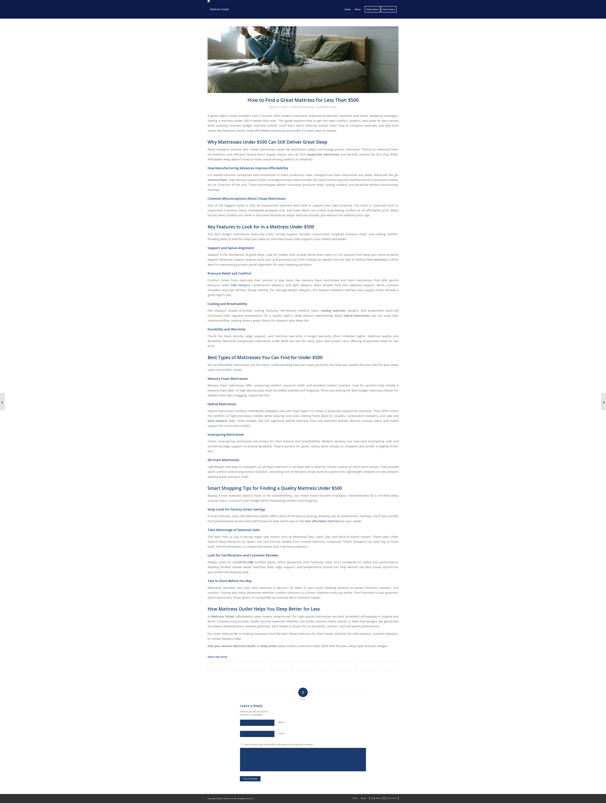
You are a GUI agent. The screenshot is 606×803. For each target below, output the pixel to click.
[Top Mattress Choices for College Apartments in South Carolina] (2, 401)
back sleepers (217, 421)
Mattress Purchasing (303, 106)
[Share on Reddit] (345, 667)
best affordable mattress (322, 521)
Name (282, 722)
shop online (268, 646)
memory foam (217, 180)
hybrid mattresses (357, 315)
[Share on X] (239, 667)
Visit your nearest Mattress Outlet (232, 646)
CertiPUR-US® (243, 562)
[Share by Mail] (366, 667)
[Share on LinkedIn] (303, 667)
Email (282, 733)
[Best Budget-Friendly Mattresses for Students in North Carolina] (603, 401)
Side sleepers (240, 285)
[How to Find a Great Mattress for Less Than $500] (303, 59)
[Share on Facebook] (218, 667)
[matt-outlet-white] (218, 9)
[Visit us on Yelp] (387, 667)
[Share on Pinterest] (281, 667)
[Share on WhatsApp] (260, 667)
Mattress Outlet (328, 106)
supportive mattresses (323, 154)
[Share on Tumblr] (324, 667)
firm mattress (377, 259)
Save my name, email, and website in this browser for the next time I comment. (278, 744)
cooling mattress (333, 310)
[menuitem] (347, 9)
